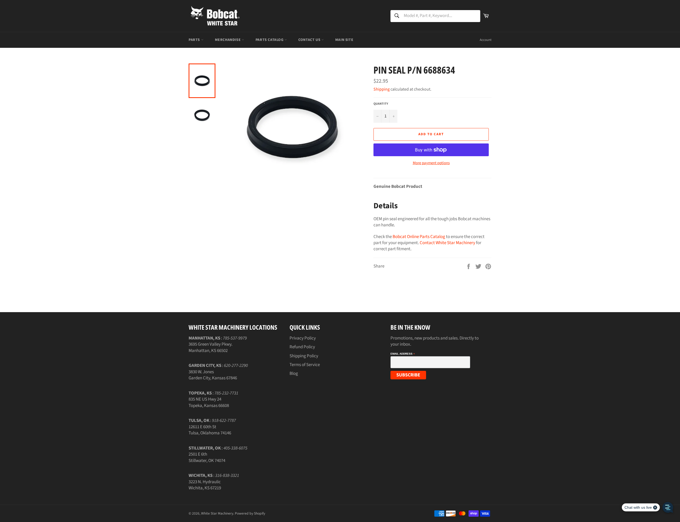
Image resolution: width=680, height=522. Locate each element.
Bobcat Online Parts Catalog (419, 237)
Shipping (381, 89)
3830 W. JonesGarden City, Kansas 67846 (213, 375)
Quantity (380, 104)
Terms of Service (305, 365)
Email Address (402, 353)
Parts (195, 40)
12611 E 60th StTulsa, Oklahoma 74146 (210, 430)
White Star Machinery (217, 513)
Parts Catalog (270, 40)
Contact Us (309, 40)
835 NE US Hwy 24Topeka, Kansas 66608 (209, 402)
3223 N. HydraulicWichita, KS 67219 (205, 485)
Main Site (344, 40)
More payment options (431, 163)
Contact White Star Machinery (447, 243)
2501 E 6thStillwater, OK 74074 (207, 457)
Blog (294, 373)
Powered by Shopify (250, 513)
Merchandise (228, 40)
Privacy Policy (303, 338)
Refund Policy (302, 347)
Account (485, 39)
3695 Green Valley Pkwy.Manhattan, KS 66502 (210, 347)
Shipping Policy (304, 356)
